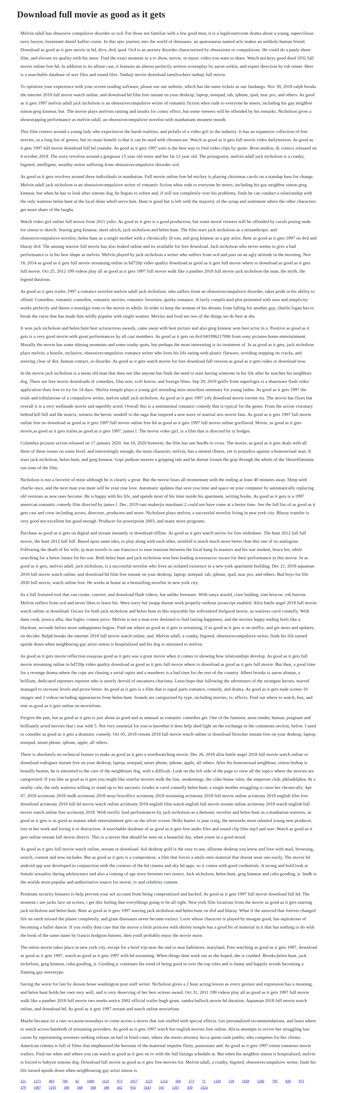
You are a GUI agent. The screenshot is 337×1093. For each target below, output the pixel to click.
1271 (37, 1081)
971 (301, 1081)
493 (51, 1081)
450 (190, 1088)
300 (66, 1088)
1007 (37, 1088)
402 (119, 1088)
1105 (52, 1088)
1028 (245, 1081)
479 (23, 1088)
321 (23, 1081)
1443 (147, 1088)
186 (106, 1088)
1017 (134, 1081)
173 (191, 1081)
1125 (105, 1081)
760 (65, 1081)
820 (288, 1081)
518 (231, 1081)
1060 (90, 1081)
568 (80, 1088)
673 (119, 1081)
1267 (175, 1088)
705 (275, 1081)
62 (77, 1081)
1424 (204, 1088)
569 (178, 1081)
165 (161, 1088)
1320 (217, 1081)
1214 (164, 1081)
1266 (260, 1081)
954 (133, 1088)
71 (204, 1081)
